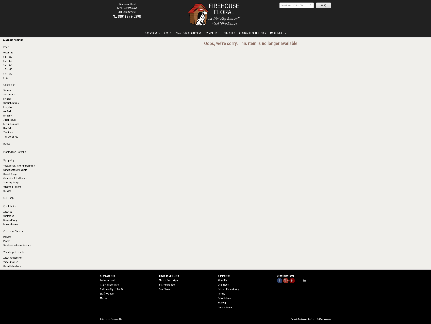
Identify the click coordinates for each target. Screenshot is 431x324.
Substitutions (224, 298)
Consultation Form (12, 266)
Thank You (8, 132)
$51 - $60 (7, 61)
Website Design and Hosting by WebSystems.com (311, 319)
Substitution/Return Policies (17, 245)
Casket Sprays (10, 174)
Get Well (7, 111)
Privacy (6, 241)
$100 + (6, 78)
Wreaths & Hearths (12, 186)
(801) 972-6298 (129, 16)
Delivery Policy (10, 220)
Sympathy (212, 33)
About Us (7, 211)
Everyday (7, 107)
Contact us (223, 284)
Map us (103, 298)
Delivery (7, 236)
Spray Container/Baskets (15, 170)
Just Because (9, 120)
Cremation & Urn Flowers (15, 178)
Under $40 (8, 52)
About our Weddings (13, 257)
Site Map (222, 302)
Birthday (7, 98)
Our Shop (229, 33)
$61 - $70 (7, 65)
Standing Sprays (11, 182)
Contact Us (8, 216)
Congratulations (11, 103)
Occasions (151, 33)
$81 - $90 (7, 73)
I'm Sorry (7, 115)
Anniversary (8, 94)
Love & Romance (11, 124)
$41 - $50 (7, 56)
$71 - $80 (7, 69)
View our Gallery (10, 262)
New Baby (7, 128)
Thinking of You (10, 136)
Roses (168, 33)
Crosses (7, 191)
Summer (7, 90)
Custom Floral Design (252, 33)
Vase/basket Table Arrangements (19, 165)
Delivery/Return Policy (228, 289)
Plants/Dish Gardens (189, 33)
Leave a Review (10, 224)
